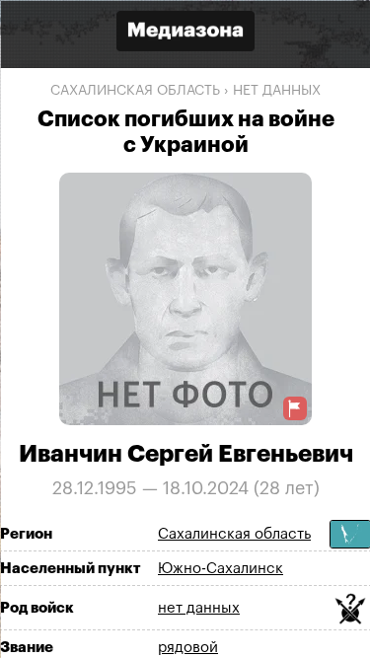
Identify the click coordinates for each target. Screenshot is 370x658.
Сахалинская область (135, 91)
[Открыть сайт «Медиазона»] (185, 33)
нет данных (277, 91)
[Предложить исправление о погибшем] (295, 408)
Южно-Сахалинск (220, 568)
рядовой (188, 647)
